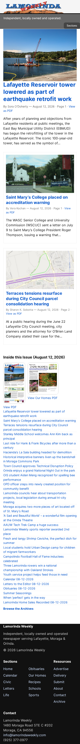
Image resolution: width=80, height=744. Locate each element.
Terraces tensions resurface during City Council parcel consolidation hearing (34, 298)
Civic (7, 682)
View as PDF (14, 313)
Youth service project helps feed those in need (35, 574)
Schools (35, 688)
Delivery (60, 675)
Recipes (35, 682)
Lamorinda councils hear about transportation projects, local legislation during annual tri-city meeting (34, 497)
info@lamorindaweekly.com (24, 735)
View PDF (9, 407)
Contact (60, 695)
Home (8, 669)
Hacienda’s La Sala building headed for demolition (37, 452)
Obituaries (36, 669)
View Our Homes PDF (42, 398)
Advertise (61, 669)
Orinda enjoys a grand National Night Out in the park (39, 470)
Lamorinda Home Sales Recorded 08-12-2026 (35, 602)
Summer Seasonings (17, 593)
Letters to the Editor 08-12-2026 (26, 584)
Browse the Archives (18, 608)
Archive (59, 701)
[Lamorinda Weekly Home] (33, 6)
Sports (34, 695)
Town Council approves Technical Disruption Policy (38, 466)
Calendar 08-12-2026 (18, 579)
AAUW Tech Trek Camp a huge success (30, 525)
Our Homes (37, 675)
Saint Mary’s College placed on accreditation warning (39, 420)
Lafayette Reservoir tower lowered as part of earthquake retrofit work (39, 91)
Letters (8, 688)
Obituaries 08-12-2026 (19, 588)
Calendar (10, 675)
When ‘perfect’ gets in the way (24, 597)
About (58, 688)
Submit (59, 682)
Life (6, 695)
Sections (72, 25)
